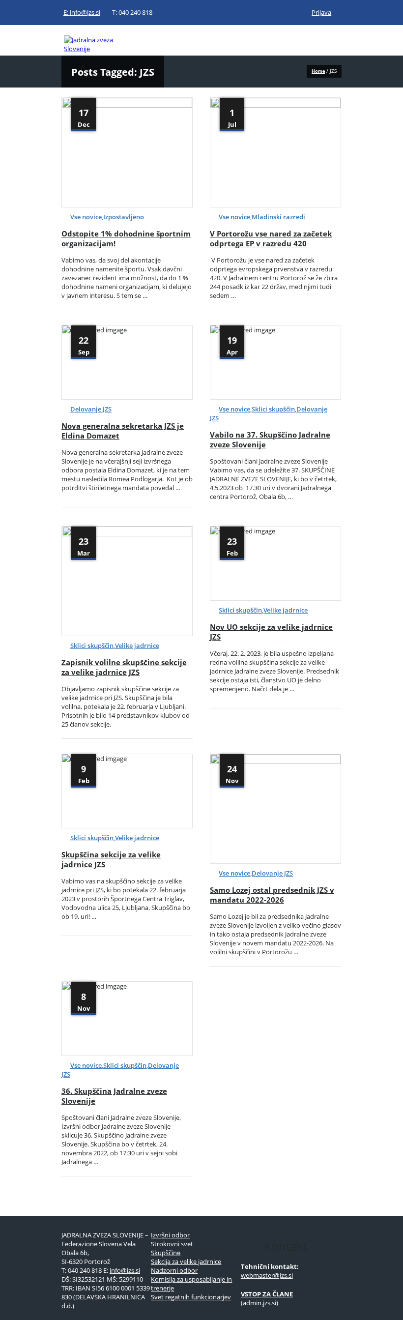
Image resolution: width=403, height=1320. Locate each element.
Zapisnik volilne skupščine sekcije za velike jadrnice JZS (124, 667)
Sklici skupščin (273, 409)
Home (318, 71)
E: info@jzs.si (81, 12)
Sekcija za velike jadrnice (186, 1261)
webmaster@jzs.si (267, 1275)
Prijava (321, 12)
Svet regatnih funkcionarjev (191, 1296)
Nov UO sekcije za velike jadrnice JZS (271, 632)
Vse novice (86, 216)
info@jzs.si (125, 1270)
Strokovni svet (172, 1243)
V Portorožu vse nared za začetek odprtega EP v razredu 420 (271, 238)
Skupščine (165, 1252)
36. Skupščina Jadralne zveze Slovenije (114, 1096)
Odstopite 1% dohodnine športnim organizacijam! (126, 238)
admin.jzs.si (259, 1302)
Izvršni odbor (170, 1235)
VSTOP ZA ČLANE (267, 1294)
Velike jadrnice (137, 645)
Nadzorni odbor (174, 1270)
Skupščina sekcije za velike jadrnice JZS (111, 859)
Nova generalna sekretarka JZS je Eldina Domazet (122, 430)
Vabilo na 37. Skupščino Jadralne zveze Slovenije (270, 439)
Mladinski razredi (278, 216)
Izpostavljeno (123, 216)
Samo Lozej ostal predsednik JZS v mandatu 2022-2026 (272, 895)
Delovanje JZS (91, 409)
